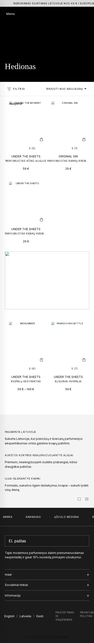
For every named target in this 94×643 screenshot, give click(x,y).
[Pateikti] (84, 541)
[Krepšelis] (86, 14)
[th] (47, 14)
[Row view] (79, 499)
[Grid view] (87, 499)
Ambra (6, 516)
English (9, 616)
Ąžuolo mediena (65, 516)
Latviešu (25, 616)
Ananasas (32, 516)
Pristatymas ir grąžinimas (64, 616)
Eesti (39, 616)
